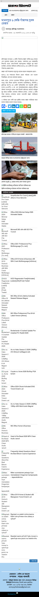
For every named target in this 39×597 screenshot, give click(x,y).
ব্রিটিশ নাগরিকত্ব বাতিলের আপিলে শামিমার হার (15, 188)
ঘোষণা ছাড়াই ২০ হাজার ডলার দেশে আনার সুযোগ (16, 182)
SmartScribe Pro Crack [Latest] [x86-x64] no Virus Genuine (23, 196)
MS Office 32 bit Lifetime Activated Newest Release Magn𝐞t (23, 297)
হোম (5, 15)
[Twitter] (9, 106)
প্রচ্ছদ (12, 15)
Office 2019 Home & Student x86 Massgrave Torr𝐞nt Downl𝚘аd (22, 496)
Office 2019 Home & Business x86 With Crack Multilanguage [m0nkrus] (23, 260)
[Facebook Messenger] (17, 106)
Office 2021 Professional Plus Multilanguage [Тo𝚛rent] (21, 245)
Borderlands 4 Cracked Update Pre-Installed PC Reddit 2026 (23, 332)
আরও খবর (33, 561)
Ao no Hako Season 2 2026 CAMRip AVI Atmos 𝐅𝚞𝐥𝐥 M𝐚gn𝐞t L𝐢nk (24, 351)
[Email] (29, 106)
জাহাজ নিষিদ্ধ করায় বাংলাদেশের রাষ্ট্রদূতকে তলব (16, 158)
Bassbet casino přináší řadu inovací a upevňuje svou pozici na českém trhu (24, 537)
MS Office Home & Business (21, 426)
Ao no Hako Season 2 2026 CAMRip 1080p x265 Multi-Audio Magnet (24, 405)
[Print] (25, 106)
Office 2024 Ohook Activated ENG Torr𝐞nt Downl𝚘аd (23, 387)
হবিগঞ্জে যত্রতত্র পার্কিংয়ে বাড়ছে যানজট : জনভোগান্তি (17, 134)
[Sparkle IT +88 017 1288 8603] (23, 594)
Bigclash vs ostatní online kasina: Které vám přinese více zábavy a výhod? (22, 516)
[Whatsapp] (21, 106)
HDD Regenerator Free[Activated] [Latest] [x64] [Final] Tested (23, 280)
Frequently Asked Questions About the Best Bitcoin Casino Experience (23, 452)
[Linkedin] (13, 106)
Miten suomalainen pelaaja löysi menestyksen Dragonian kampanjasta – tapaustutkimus (24, 475)
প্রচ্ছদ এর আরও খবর (8, 111)
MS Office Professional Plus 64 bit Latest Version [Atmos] (23, 314)
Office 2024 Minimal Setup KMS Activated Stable (22, 213)
